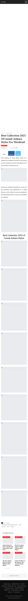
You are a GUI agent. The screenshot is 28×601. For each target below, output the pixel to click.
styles (8, 526)
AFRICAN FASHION (19, 588)
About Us (10, 592)
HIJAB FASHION (15, 590)
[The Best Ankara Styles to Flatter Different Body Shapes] (20, 540)
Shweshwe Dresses (21, 586)
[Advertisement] (14, 67)
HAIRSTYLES (7, 590)
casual (20, 524)
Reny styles (3, 1)
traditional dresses (9, 588)
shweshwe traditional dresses (9, 586)
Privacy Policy (16, 592)
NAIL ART (22, 590)
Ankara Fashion (7, 584)
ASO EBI (23, 584)
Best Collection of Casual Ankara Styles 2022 (9, 524)
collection (3, 526)
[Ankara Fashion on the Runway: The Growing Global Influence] (20, 555)
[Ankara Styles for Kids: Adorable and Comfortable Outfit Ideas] (8, 540)
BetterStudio (17, 598)
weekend (12, 526)
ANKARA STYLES (4, 145)
